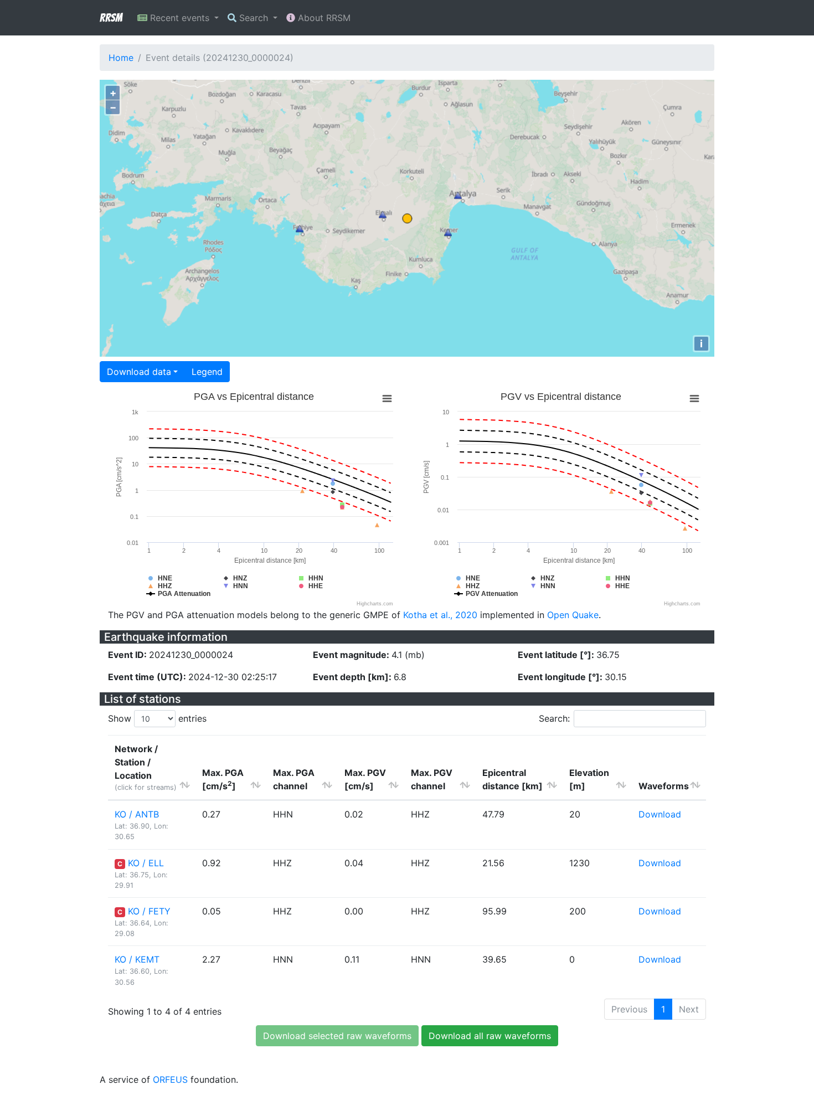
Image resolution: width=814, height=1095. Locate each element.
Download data (139, 371)
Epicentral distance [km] (512, 779)
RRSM (111, 18)
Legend (207, 371)
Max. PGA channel (294, 779)
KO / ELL (146, 862)
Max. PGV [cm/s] (365, 779)
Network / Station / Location (146, 767)
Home (121, 57)
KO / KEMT (137, 959)
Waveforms (663, 785)
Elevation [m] (589, 779)
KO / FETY (149, 911)
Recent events (179, 17)
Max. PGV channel (431, 779)
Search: (554, 718)
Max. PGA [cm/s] (223, 779)
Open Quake (573, 614)
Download (659, 814)
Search (253, 17)
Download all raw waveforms (490, 1035)
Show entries (157, 718)
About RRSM (323, 17)
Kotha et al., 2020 (440, 614)
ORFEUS (170, 1079)
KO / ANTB (137, 814)
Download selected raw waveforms (337, 1035)
